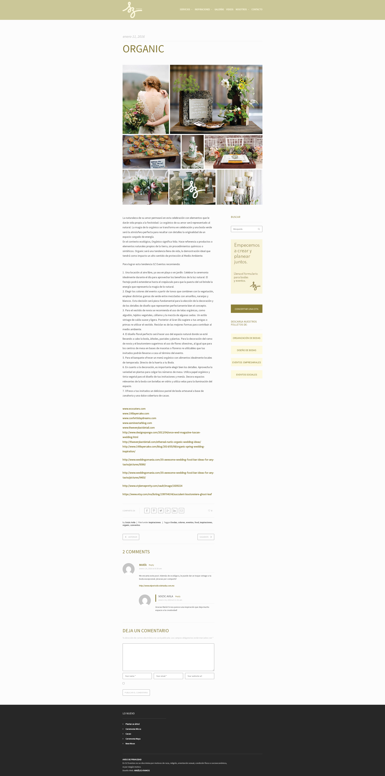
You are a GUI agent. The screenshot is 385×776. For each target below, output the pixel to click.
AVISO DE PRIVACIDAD (132, 759)
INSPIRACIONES (202, 9)
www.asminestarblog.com (137, 423)
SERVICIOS (185, 9)
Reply (151, 565)
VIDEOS (229, 9)
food (197, 522)
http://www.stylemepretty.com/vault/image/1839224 (152, 485)
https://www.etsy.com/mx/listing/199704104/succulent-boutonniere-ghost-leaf (167, 494)
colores (181, 522)
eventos (190, 522)
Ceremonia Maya (133, 738)
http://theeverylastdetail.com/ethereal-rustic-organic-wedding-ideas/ (162, 442)
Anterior (132, 537)
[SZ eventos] (132, 10)
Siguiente (204, 537)
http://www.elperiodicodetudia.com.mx (156, 585)
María (143, 565)
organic (126, 525)
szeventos (135, 525)
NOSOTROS (241, 9)
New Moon (130, 743)
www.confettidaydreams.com (139, 418)
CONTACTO (256, 9)
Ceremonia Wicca (133, 729)
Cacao (128, 733)
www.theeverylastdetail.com (139, 427)
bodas (174, 522)
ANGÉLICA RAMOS (142, 770)
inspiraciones (155, 522)
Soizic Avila (130, 522)
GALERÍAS (219, 9)
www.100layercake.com (136, 413)
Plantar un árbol (133, 724)
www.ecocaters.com (134, 408)
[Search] (258, 229)
